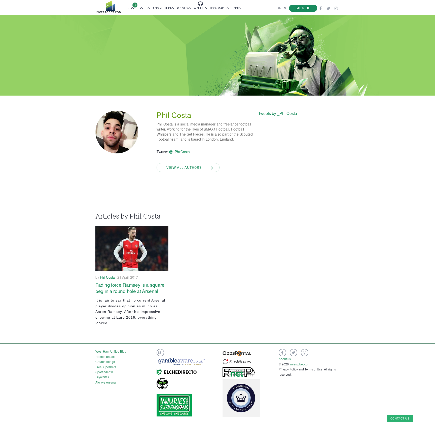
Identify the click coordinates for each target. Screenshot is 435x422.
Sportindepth (104, 372)
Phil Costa (174, 114)
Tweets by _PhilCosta (277, 113)
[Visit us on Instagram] (336, 8)
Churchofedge (105, 361)
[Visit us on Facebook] (320, 8)
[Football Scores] (237, 361)
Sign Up (303, 8)
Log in (280, 8)
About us (285, 359)
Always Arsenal (106, 382)
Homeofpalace (105, 356)
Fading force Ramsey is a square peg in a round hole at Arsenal (130, 287)
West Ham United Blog (110, 351)
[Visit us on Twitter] (328, 8)
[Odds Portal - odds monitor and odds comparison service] (237, 353)
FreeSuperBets (105, 367)
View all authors (184, 167)
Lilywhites (102, 377)
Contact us (400, 418)
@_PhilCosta (179, 151)
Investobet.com (299, 364)
